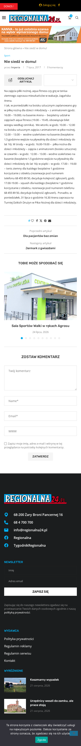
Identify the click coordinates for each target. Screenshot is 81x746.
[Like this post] (32, 221)
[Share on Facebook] (37, 221)
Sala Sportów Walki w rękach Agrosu (40, 326)
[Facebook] (59, 5)
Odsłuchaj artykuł (26, 80)
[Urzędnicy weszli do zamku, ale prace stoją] (15, 706)
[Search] (77, 18)
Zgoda (41, 739)
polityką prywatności (17, 612)
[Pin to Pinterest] (45, 221)
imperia (15, 67)
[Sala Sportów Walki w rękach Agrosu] (40, 296)
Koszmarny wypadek (44, 679)
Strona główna (13, 48)
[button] (7, 305)
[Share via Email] (49, 221)
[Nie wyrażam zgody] (74, 733)
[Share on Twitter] (40, 221)
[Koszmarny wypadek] (15, 685)
